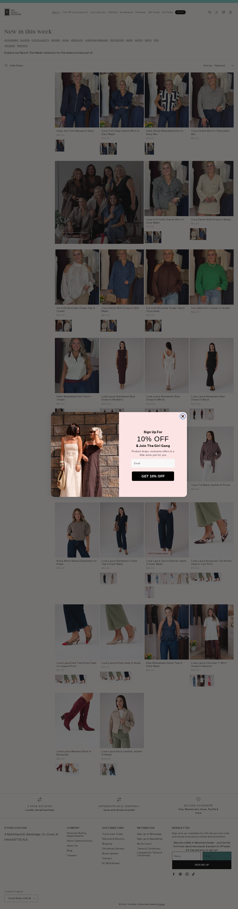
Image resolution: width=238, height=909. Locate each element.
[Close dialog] (183, 416)
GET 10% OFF (153, 476)
